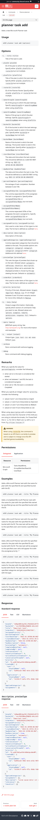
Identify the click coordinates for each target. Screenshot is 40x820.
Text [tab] (11, 615)
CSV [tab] (17, 615)
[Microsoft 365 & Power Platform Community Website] (37, 815)
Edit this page (9, 795)
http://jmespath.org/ (13, 328)
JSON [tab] (5, 615)
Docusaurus (13, 816)
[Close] (38, 1)
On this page (7, 20)
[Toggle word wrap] (32, 494)
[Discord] (25, 815)
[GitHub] (22, 815)
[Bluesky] (28, 815)
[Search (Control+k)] (36, 6)
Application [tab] (18, 453)
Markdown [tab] (26, 615)
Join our (18, 1)
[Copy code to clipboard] (36, 42)
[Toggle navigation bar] (3, 6)
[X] (31, 815)
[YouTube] (34, 815)
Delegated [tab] (7, 453)
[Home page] (3, 12)
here (36, 229)
